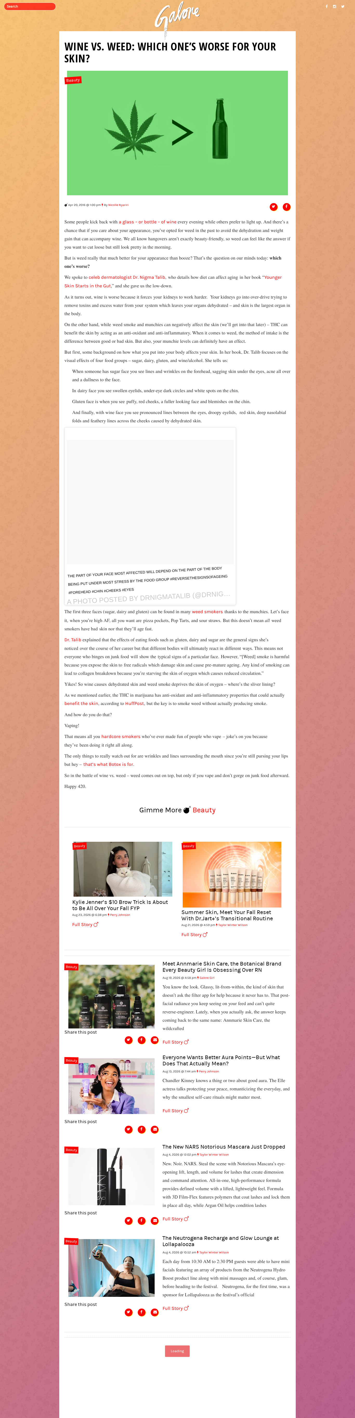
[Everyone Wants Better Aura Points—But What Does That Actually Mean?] (111, 1085)
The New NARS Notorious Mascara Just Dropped (223, 1147)
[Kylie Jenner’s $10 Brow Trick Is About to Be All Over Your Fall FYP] (123, 868)
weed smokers (207, 611)
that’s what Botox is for (108, 764)
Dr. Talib (72, 640)
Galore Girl (207, 978)
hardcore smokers (121, 736)
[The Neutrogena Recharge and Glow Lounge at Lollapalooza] (111, 1267)
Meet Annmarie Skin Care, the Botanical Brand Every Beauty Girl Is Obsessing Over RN (221, 967)
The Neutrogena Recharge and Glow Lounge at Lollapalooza (220, 1241)
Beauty (73, 80)
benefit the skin (81, 703)
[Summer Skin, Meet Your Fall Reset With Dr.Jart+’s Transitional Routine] (232, 874)
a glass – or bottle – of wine (147, 222)
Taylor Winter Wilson (233, 925)
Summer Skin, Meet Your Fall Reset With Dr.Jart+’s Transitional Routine (227, 915)
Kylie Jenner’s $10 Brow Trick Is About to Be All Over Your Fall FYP (120, 905)
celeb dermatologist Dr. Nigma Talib (127, 277)
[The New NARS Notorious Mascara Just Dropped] (111, 1176)
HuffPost (134, 703)
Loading (177, 1351)
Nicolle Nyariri (118, 205)
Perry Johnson (120, 915)
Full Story (83, 924)
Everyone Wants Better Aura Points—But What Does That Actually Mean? (221, 1060)
